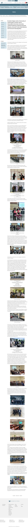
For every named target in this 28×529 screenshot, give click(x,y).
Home (15, 2)
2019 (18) (2, 35)
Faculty (9, 508)
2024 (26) (2, 26)
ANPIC (13, 0)
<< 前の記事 (13, 495)
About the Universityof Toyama (2, 7)
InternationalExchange (26, 7)
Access (17, 2)
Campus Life (10, 512)
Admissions (10, 511)
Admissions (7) (3, 43)
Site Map (20, 2)
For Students (3, 504)
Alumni (26, 4)
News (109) (2, 47)
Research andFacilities (15, 7)
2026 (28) (2, 22)
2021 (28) (2, 31)
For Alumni (3, 505)
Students (21, 4)
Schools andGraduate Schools (7, 7)
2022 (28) (2, 30)
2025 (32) (2, 24)
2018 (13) (2, 37)
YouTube (22, 504)
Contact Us (23, 2)
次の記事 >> (21, 495)
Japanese (9, 0)
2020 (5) (2, 33)
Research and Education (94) (3, 45)
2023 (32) (2, 28)
